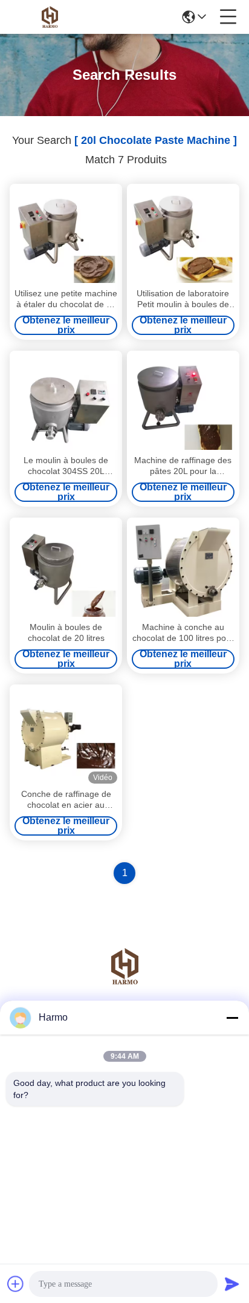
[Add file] (15, 1283)
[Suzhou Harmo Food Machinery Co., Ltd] (49, 17)
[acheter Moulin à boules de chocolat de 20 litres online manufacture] (66, 569)
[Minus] (232, 1017)
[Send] (232, 1283)
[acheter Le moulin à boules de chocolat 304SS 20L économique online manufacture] (66, 403)
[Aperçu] (124, 981)
